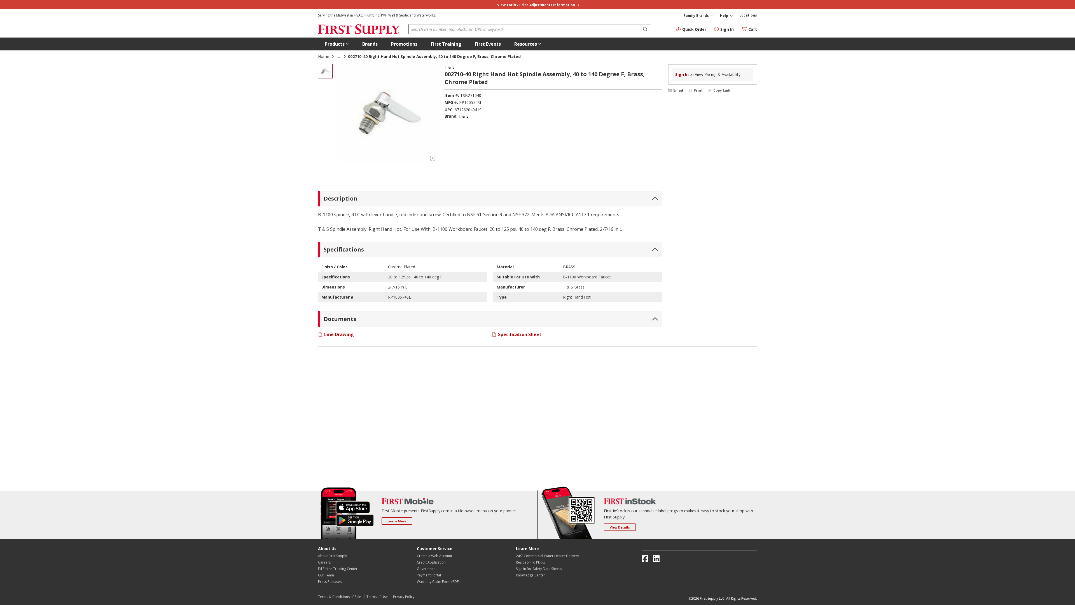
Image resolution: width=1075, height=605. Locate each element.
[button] (337, 44)
